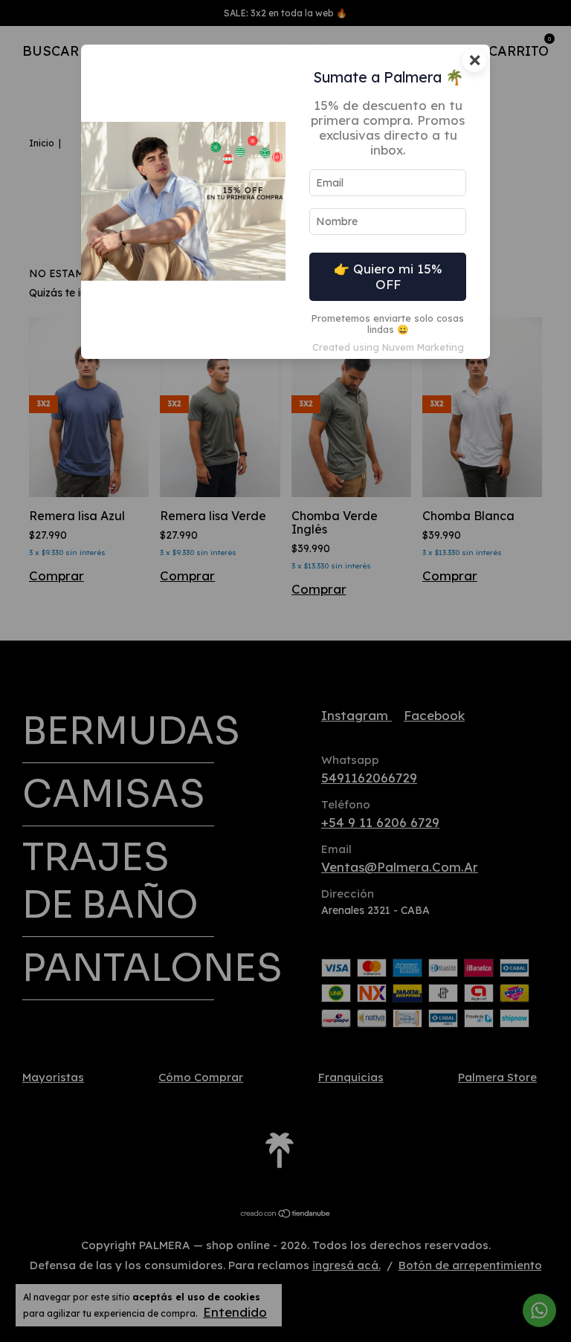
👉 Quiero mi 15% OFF (388, 276)
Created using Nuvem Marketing (388, 347)
